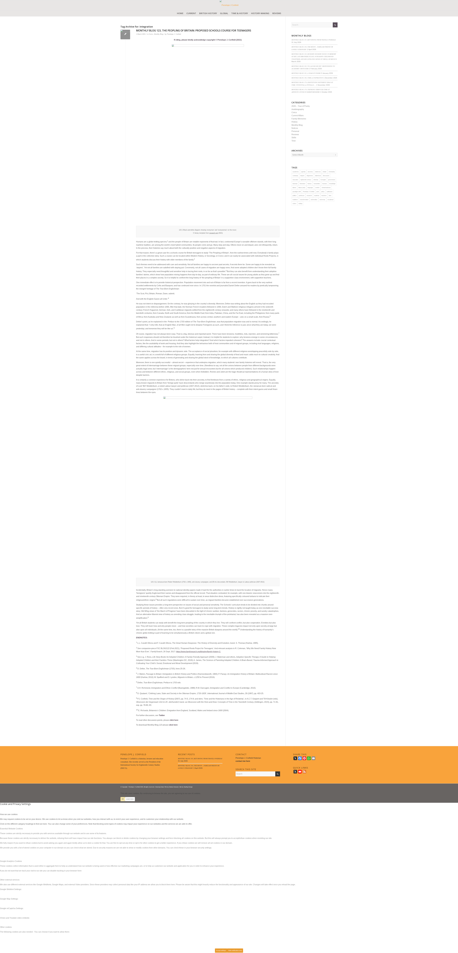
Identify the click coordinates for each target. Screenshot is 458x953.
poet (317, 191)
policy (323, 191)
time (330, 195)
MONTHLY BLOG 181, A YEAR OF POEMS (306, 73)
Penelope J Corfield (308, 191)
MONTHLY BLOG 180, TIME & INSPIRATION (307, 78)
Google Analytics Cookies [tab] (11, 861)
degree (302, 175)
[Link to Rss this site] (332, 786)
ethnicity (315, 179)
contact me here (243, 761)
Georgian (323, 179)
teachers (324, 195)
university (322, 199)
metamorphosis (326, 187)
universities (314, 199)
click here (174, 720)
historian (295, 183)
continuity (295, 175)
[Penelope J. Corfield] (229, 5)
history (310, 183)
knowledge (332, 183)
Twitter (162, 715)
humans (324, 183)
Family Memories (298, 119)
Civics (151, 34)
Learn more (130, 799)
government (331, 179)
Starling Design (188, 787)
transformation (304, 199)
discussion (326, 175)
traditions (295, 199)
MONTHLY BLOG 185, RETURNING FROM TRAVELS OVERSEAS (313, 40)
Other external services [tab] (9, 880)
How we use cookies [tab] (9, 814)
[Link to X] (328, 786)
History (294, 122)
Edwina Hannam (173, 787)
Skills (293, 138)
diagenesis (310, 175)
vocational (330, 199)
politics (295, 195)
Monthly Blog (158, 34)
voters (294, 203)
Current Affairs (297, 116)
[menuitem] (180, 13)
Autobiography (297, 109)
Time (293, 141)
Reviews (295, 134)
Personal (295, 131)
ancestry (310, 171)
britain (324, 171)
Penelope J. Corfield (174, 34)
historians (302, 183)
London (317, 187)
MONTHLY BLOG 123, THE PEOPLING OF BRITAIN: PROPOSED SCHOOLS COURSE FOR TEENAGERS (193, 30)
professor (301, 195)
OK (123, 799)
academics (296, 171)
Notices (294, 128)
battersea (318, 171)
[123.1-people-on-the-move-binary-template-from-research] (125, 34)
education (295, 179)
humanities (317, 183)
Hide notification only (235, 950)
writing (300, 203)
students (316, 195)
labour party (301, 187)
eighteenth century (305, 179)
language (310, 187)
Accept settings (221, 950)
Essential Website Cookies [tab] (11, 829)
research (309, 195)
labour (294, 187)
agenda (303, 171)
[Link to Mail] (336, 786)
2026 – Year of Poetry (300, 106)
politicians (329, 191)
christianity (332, 171)
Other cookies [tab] (6, 927)
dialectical (318, 175)
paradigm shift (297, 191)
